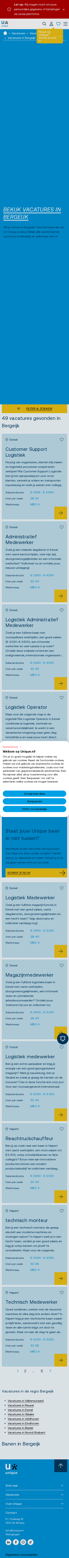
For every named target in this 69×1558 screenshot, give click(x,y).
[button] (12, 746)
